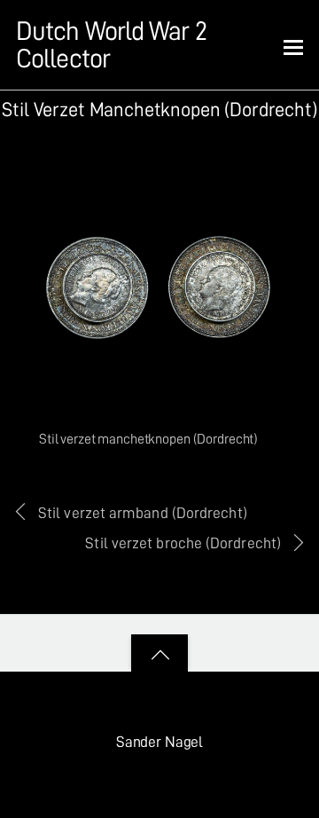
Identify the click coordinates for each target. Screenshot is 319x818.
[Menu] (293, 46)
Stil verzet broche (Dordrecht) (183, 543)
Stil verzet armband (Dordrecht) (142, 513)
